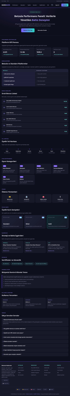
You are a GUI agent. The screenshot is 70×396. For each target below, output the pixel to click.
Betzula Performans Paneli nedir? (13, 319)
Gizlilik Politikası (37, 394)
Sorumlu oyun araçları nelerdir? (12, 354)
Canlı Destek (66, 1)
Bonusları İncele (42, 30)
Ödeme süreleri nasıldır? (10, 341)
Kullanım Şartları (60, 375)
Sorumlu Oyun (47, 372)
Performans (15, 5)
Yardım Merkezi (59, 1)
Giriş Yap (65, 5)
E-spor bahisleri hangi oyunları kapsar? (14, 350)
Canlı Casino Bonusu (35, 370)
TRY (8, 1)
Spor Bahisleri (21, 370)
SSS (48, 5)
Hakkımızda (46, 367)
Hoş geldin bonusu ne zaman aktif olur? (15, 328)
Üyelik (29, 5)
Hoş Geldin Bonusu (35, 367)
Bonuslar (23, 5)
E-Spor (19, 372)
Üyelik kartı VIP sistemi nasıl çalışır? (13, 333)
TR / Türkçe (4, 1)
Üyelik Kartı (42, 5)
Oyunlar (35, 5)
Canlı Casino (20, 367)
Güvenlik (46, 370)
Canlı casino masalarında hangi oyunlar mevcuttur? (18, 337)
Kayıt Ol (57, 5)
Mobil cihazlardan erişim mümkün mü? (14, 345)
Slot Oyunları (21, 375)
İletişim (45, 375)
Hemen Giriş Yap (27, 30)
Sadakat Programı (35, 372)
